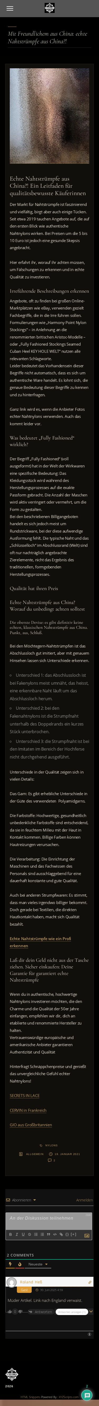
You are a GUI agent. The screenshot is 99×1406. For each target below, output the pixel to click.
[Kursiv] (16, 1234)
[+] (74, 1234)
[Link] (61, 1234)
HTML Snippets (30, 1397)
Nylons (51, 1145)
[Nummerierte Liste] (35, 1234)
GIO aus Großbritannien (31, 1124)
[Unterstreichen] (23, 1234)
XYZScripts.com (69, 1397)
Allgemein (35, 1154)
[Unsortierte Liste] (42, 1234)
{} (67, 1234)
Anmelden (84, 1199)
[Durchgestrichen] (29, 1234)
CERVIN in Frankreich (28, 1110)
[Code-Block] (54, 1234)
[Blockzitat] (48, 1234)
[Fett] (10, 1234)
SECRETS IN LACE (24, 1095)
